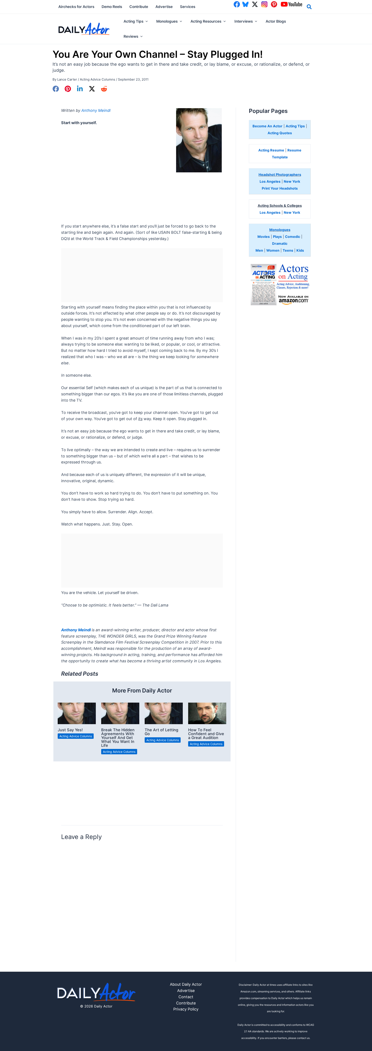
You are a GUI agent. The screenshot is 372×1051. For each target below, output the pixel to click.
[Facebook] (56, 89)
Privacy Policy (185, 1009)
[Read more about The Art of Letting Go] (164, 713)
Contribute (186, 1003)
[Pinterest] (68, 89)
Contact (185, 997)
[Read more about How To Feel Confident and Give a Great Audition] (207, 713)
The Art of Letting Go (161, 732)
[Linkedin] (80, 89)
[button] (309, 7)
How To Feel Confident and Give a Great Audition (206, 734)
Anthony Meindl (95, 110)
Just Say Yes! (70, 730)
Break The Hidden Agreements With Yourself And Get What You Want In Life (118, 738)
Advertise (186, 990)
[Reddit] (104, 89)
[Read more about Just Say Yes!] (77, 713)
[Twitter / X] (92, 89)
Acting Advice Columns (97, 79)
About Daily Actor (186, 984)
